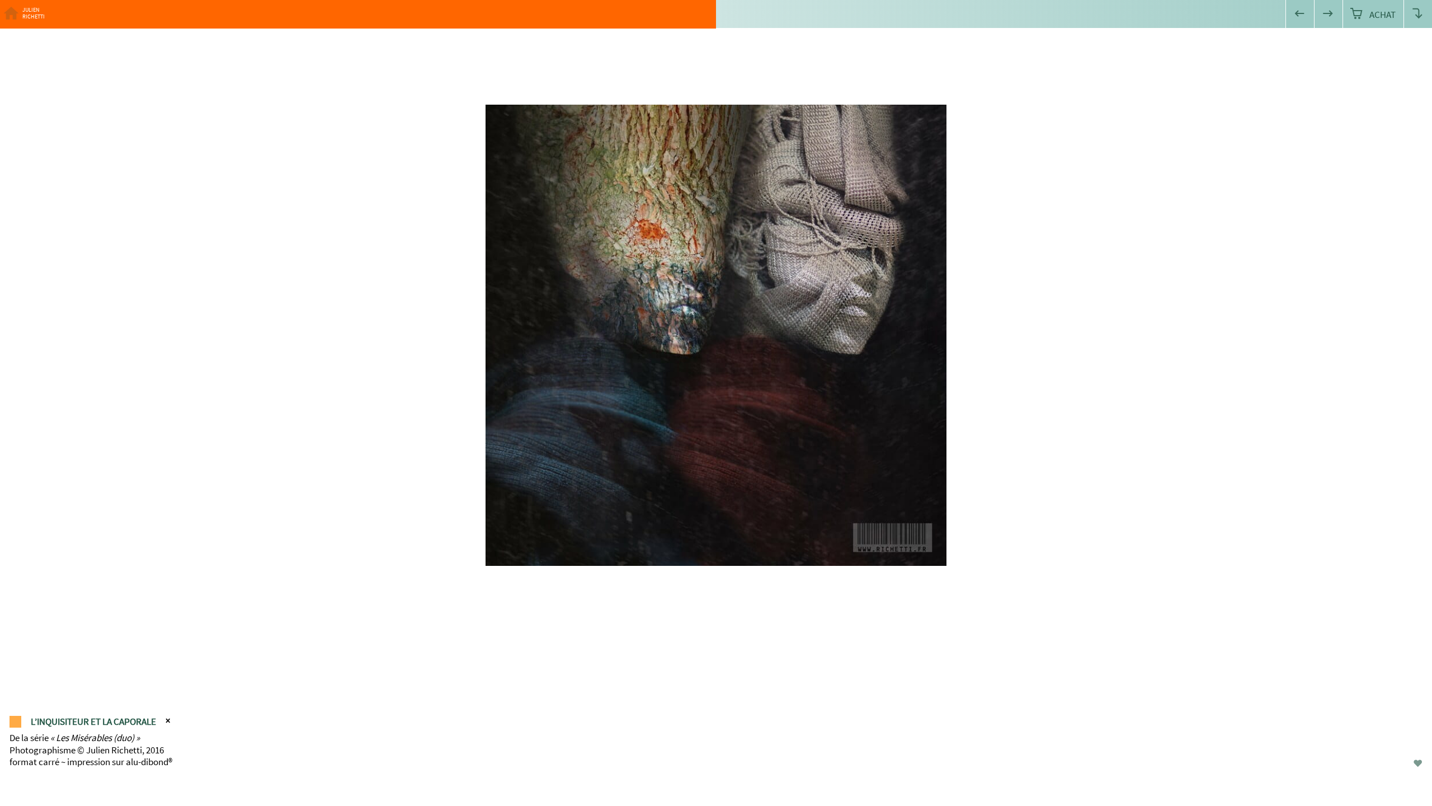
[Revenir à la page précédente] (1417, 14)
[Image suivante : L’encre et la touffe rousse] (1328, 14)
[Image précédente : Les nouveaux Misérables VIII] (1299, 14)
